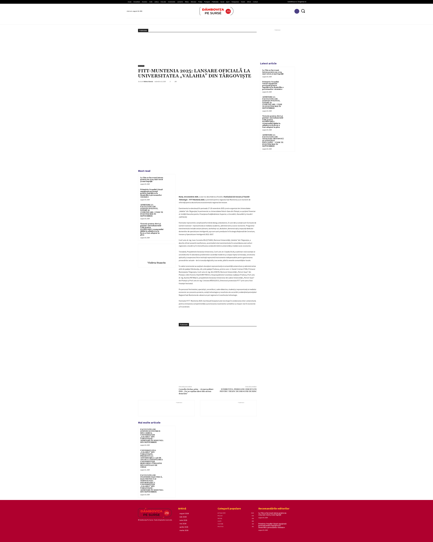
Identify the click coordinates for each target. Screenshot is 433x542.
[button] (303, 11)
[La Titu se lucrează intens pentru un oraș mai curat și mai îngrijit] (169, 180)
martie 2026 (184, 530)
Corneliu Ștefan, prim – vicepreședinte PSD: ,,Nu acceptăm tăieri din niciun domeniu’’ (196, 391)
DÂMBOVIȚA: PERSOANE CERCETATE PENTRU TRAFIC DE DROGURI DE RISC (238, 390)
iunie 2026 (183, 520)
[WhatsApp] (212, 317)
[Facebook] (296, 11)
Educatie (141, 66)
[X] (201, 317)
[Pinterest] (206, 317)
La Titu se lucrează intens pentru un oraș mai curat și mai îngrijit (151, 180)
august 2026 (184, 513)
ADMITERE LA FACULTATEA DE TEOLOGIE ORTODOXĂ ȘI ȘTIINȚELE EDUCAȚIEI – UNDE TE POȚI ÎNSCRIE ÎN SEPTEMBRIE (273, 140)
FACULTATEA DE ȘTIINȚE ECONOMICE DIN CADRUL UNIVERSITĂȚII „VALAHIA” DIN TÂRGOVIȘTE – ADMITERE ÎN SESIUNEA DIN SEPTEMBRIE (151, 436)
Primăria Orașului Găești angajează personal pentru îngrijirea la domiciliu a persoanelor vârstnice (151, 193)
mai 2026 (183, 524)
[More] (217, 317)
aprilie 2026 (184, 527)
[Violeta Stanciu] (156, 253)
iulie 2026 (183, 517)
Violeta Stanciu (148, 81)
